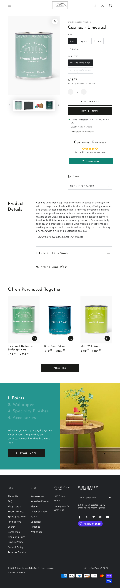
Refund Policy (15, 547)
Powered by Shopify (16, 572)
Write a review (90, 161)
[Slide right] (58, 105)
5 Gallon (76, 50)
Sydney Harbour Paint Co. (79, 22)
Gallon (99, 42)
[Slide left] (9, 105)
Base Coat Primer (54, 346)
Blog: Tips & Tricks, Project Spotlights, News (17, 511)
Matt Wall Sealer (90, 346)
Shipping (72, 83)
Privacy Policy (15, 542)
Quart (85, 42)
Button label (26, 453)
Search (11, 526)
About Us (13, 496)
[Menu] (9, 5)
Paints (34, 516)
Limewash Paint (39, 511)
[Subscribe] (110, 497)
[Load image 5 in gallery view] (49, 105)
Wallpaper (36, 532)
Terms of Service (17, 552)
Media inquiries (16, 537)
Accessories (37, 496)
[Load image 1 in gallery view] (18, 105)
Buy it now (90, 111)
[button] (94, 5)
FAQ (10, 501)
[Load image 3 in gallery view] (39, 105)
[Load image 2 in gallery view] (28, 105)
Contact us (14, 532)
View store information (82, 131)
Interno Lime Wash (80, 63)
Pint (73, 42)
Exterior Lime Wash (80, 71)
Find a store (14, 521)
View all (60, 368)
